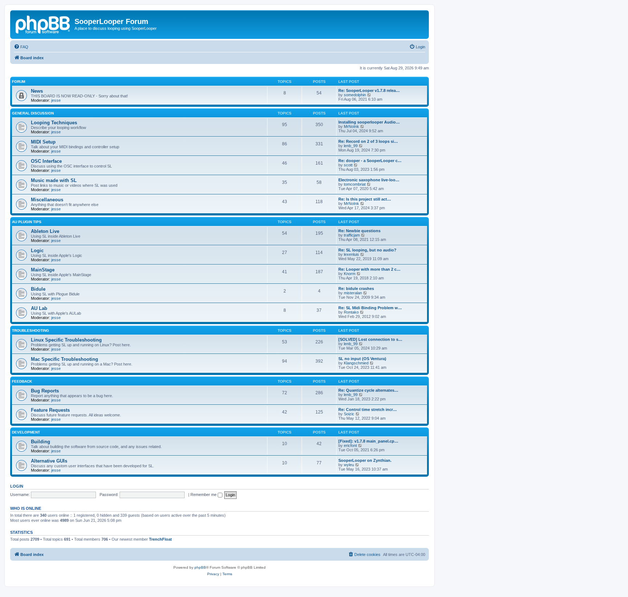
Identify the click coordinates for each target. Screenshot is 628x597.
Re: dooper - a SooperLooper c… (370, 160)
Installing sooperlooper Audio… (369, 122)
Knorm (349, 273)
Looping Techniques (54, 122)
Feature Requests (50, 410)
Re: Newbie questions (359, 231)
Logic (37, 250)
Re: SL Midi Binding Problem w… (370, 308)
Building (40, 441)
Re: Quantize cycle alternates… (368, 390)
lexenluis (351, 254)
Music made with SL (54, 180)
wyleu (349, 465)
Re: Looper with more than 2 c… (369, 269)
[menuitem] (21, 47)
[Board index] (43, 23)
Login (16, 486)
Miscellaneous (47, 199)
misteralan (353, 293)
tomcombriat (355, 184)
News (37, 91)
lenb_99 (351, 146)
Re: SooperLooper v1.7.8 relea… (369, 90)
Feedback (22, 381)
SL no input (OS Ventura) (362, 358)
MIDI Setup (43, 142)
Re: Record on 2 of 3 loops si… (368, 141)
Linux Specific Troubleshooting (66, 340)
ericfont (350, 445)
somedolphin (355, 95)
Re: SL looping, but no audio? (367, 250)
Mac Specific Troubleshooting (64, 359)
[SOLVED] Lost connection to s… (370, 339)
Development (26, 432)
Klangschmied (356, 363)
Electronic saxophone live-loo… (368, 180)
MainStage (43, 270)
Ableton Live (45, 231)
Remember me (204, 494)
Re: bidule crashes (356, 288)
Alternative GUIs (49, 461)
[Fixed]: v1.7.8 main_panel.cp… (368, 441)
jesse (56, 100)
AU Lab (39, 308)
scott (348, 165)
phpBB (200, 567)
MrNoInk (351, 126)
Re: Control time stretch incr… (367, 409)
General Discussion (33, 113)
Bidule (38, 289)
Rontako (351, 312)
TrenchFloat (160, 539)
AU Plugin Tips (26, 222)
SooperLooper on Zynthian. (364, 460)
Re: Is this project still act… (364, 199)
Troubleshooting (30, 330)
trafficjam (352, 235)
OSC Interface (46, 161)
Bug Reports (45, 391)
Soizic (349, 414)
